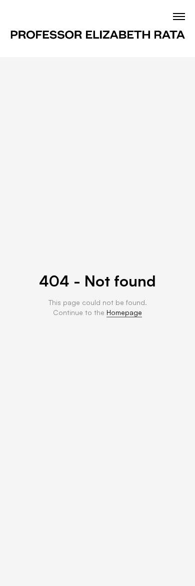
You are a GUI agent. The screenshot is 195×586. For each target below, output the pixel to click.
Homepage (124, 312)
